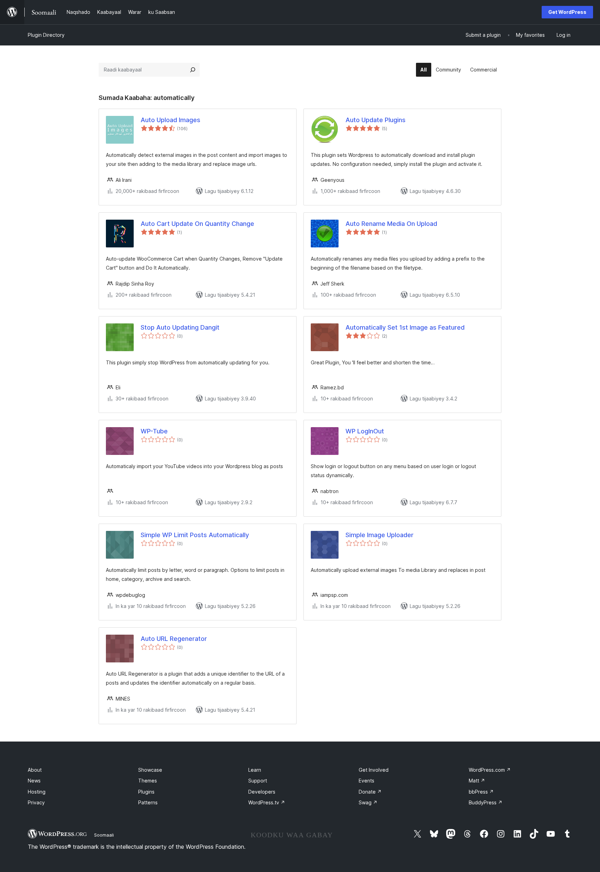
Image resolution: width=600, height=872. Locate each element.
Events (366, 781)
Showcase (150, 770)
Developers (261, 792)
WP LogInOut (364, 431)
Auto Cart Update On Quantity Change (197, 223)
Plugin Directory (46, 35)
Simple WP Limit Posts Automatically (195, 535)
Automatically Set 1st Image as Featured (405, 327)
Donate (370, 792)
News (34, 781)
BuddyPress (485, 802)
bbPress (481, 792)
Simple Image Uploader (379, 535)
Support (257, 781)
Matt (477, 781)
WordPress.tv (266, 802)
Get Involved (374, 770)
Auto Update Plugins (375, 120)
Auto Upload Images (170, 120)
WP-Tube (154, 431)
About (35, 770)
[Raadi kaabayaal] (193, 70)
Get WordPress (567, 12)
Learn (254, 770)
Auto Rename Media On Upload (391, 223)
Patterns (148, 802)
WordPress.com (490, 770)
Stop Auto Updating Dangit (180, 327)
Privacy (36, 802)
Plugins (146, 792)
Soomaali (104, 835)
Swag (368, 802)
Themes (147, 781)
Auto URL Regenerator (174, 638)
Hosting (36, 792)
